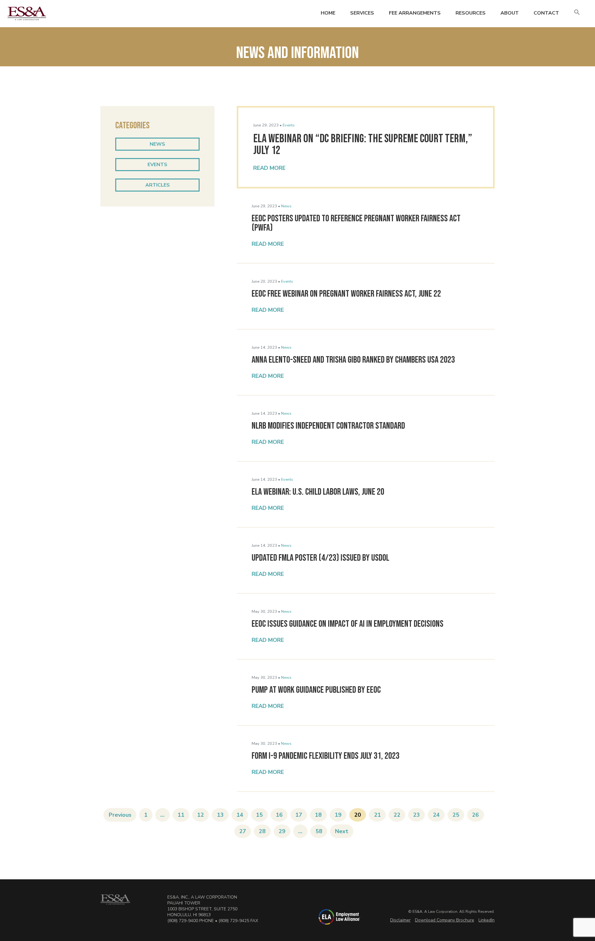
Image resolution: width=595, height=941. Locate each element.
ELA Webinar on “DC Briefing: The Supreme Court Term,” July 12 (362, 144)
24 (436, 815)
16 (279, 815)
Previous (120, 815)
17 (298, 815)
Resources (471, 13)
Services (362, 13)
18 (318, 815)
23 (416, 815)
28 (262, 831)
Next (341, 831)
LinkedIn (486, 920)
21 (377, 815)
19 (338, 815)
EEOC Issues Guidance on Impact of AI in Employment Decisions (347, 624)
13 (220, 815)
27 (242, 831)
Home (328, 13)
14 (239, 815)
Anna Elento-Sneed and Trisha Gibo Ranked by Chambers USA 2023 (353, 359)
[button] (577, 13)
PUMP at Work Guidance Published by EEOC (316, 690)
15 (259, 815)
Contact (546, 13)
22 (397, 815)
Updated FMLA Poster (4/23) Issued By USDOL (320, 557)
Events (157, 164)
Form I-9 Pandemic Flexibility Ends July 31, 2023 (325, 756)
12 (200, 815)
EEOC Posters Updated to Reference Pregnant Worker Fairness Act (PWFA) (356, 223)
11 (181, 815)
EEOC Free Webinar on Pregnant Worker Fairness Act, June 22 (346, 293)
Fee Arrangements (415, 13)
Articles (157, 185)
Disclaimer (400, 920)
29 (282, 831)
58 (318, 831)
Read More (269, 168)
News (157, 144)
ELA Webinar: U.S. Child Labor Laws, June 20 (318, 491)
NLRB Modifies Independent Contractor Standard (328, 425)
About (509, 13)
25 (455, 815)
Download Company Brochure (444, 920)
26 (475, 815)
